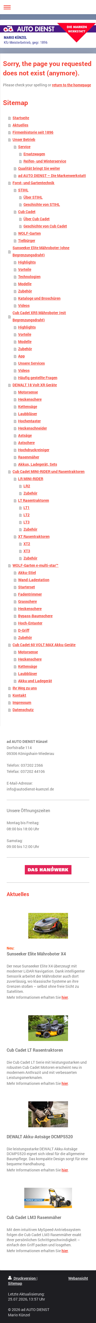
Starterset (26, 587)
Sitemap (15, 1283)
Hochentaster (29, 421)
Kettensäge (27, 406)
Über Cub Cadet (36, 219)
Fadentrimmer (30, 594)
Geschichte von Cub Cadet (45, 226)
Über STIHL (33, 197)
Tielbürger (26, 240)
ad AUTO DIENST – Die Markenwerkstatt (52, 175)
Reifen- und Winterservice (44, 161)
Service (24, 146)
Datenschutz (23, 709)
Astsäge (25, 435)
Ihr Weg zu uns (25, 688)
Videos (24, 305)
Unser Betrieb (24, 139)
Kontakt (19, 695)
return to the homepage (71, 85)
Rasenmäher (28, 457)
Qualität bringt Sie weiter (39, 168)
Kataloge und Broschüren (39, 298)
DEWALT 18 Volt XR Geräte (35, 385)
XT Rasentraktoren (34, 536)
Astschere (26, 442)
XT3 (26, 551)
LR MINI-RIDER (30, 478)
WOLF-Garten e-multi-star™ (35, 565)
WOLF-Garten (29, 233)
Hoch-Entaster (30, 623)
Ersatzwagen (34, 154)
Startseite (21, 117)
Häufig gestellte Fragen (37, 377)
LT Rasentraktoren (33, 500)
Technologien (29, 276)
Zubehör (25, 291)
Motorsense (28, 392)
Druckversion (25, 1278)
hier (65, 997)
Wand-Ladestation (33, 579)
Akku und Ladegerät (35, 680)
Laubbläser (27, 413)
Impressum (22, 702)
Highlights (27, 262)
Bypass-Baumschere (35, 616)
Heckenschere (30, 399)
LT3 (26, 522)
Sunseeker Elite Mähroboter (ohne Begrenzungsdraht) (41, 251)
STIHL (23, 190)
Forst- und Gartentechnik (33, 182)
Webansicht (78, 1278)
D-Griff (23, 630)
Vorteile (24, 269)
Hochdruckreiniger (33, 450)
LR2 (26, 486)
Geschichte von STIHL (41, 204)
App (21, 356)
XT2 (26, 543)
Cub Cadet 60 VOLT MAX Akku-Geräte (44, 644)
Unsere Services (31, 363)
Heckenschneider (32, 428)
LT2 (26, 514)
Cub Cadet (26, 211)
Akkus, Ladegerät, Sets (37, 464)
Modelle (24, 283)
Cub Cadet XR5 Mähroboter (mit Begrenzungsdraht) (39, 316)
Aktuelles (20, 125)
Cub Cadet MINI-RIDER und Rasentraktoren (49, 471)
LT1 (26, 507)
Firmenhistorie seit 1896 (33, 132)
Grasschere (27, 601)
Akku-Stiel (27, 572)
